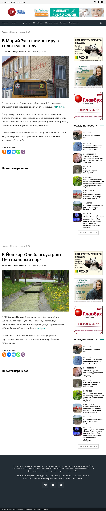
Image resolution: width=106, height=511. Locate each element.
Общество (87, 133)
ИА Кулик (59, 106)
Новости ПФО (24, 32)
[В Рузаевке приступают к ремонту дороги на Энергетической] (77, 206)
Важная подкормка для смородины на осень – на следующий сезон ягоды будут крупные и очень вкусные (93, 183)
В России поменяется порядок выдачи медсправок (91, 170)
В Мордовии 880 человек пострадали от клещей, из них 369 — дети (93, 147)
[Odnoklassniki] (4, 152)
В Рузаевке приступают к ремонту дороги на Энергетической (93, 207)
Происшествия (89, 154)
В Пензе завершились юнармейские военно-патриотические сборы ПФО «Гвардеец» (92, 195)
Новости (13, 32)
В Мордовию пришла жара (91, 136)
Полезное (87, 177)
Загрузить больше (87, 232)
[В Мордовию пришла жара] (77, 135)
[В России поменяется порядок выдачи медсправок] (77, 169)
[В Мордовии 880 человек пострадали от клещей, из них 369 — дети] (77, 146)
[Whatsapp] (18, 152)
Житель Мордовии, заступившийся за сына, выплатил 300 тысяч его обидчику (93, 159)
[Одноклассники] (102, 2)
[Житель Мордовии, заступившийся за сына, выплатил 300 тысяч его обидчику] (77, 158)
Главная (5, 32)
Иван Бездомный (16, 51)
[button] (101, 23)
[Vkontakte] (9, 152)
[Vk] (95, 2)
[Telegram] (98, 2)
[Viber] (23, 152)
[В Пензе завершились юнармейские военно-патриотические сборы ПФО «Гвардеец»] (77, 194)
